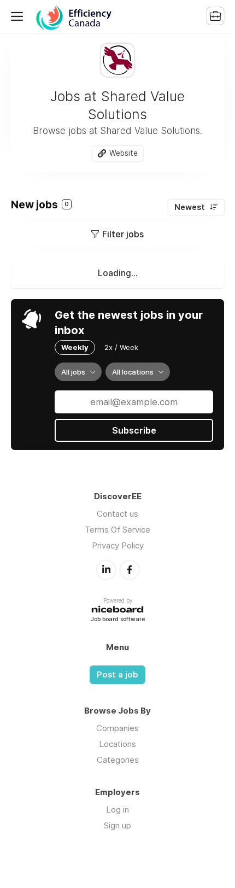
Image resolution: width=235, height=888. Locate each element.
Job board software (118, 620)
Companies (117, 728)
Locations (117, 744)
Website (123, 153)
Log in (117, 809)
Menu (19, 16)
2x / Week (121, 347)
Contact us (117, 514)
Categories (118, 760)
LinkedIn (106, 569)
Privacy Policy (118, 545)
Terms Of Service (117, 529)
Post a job (117, 675)
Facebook (129, 569)
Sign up (117, 825)
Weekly (75, 347)
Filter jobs (123, 234)
